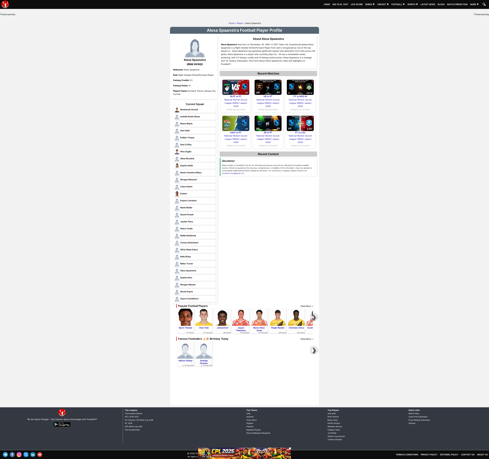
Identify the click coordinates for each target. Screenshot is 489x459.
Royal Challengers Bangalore (258, 433)
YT (40, 454)
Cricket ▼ (383, 4)
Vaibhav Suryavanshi (336, 436)
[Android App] (62, 427)
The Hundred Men (132, 430)
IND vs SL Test (340, 4)
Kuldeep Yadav (334, 430)
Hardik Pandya (334, 423)
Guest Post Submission (418, 417)
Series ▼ (370, 4)
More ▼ (474, 4)
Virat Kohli (332, 413)
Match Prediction (457, 4)
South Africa (251, 420)
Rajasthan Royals (253, 430)
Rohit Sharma (333, 417)
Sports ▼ (412, 4)
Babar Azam (333, 420)
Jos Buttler (332, 433)
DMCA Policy (414, 413)
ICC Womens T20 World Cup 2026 (139, 420)
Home (327, 4)
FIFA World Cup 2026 (133, 426)
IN (33, 454)
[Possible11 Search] (484, 4)
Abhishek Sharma (335, 426)
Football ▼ (398, 4)
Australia (250, 417)
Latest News (428, 4)
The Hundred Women (133, 413)
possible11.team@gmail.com (233, 173)
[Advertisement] (244, 14)
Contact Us (467, 454)
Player (240, 23)
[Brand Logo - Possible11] (62, 416)
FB (13, 454)
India (248, 413)
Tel (6, 454)
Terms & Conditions (407, 454)
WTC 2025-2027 (132, 417)
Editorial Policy (449, 454)
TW (26, 454)
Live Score (357, 4)
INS (20, 454)
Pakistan (250, 426)
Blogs (441, 4)
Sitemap (412, 423)
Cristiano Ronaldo (335, 439)
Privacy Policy (429, 454)
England (249, 423)
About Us (482, 454)
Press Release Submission (419, 420)
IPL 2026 (128, 423)
